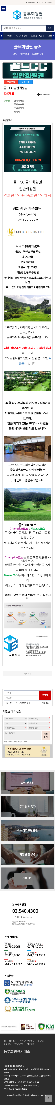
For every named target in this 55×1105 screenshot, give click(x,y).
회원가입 (49, 2)
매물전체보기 (24, 54)
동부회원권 (27, 15)
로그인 (40, 2)
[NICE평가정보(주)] (27, 984)
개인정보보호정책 (27, 1041)
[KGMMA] (27, 993)
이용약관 (41, 1041)
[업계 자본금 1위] (27, 1010)
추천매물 (8, 36)
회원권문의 (19, 1044)
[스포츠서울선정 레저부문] (27, 1001)
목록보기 (27, 674)
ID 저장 (8, 703)
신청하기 (46, 735)
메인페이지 (31, 2)
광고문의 (7, 1044)
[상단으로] (48, 1098)
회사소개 (12, 1041)
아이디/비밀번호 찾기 (22, 703)
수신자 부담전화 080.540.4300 (22, 917)
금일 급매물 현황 (21, 36)
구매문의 (11, 82)
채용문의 (30, 1044)
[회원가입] (45, 703)
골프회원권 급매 (37, 36)
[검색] (49, 28)
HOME (14, 54)
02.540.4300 (25, 911)
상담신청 (25, 82)
